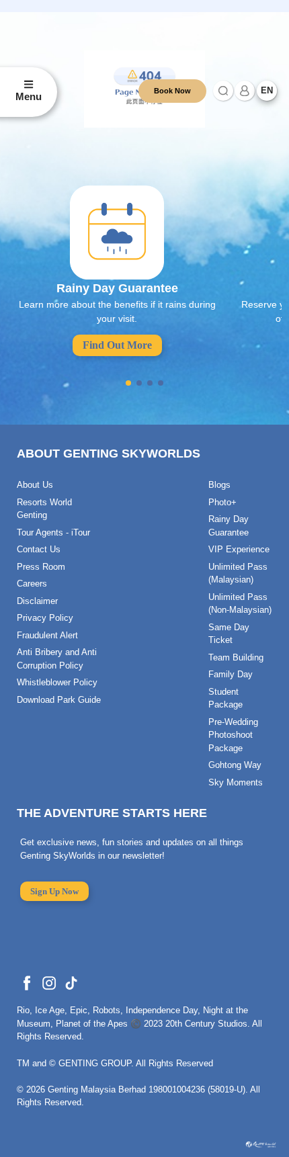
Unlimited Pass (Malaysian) (237, 573)
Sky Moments (235, 782)
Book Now (172, 91)
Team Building (235, 657)
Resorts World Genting (44, 509)
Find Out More (117, 345)
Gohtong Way (234, 765)
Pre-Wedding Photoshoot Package (233, 735)
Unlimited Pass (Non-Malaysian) (240, 603)
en (267, 90)
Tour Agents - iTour (53, 532)
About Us (35, 485)
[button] (128, 383)
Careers (32, 583)
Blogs (219, 485)
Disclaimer (37, 601)
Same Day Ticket (228, 634)
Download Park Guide (59, 700)
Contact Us (38, 549)
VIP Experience (239, 549)
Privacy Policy (45, 618)
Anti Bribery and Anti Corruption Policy (57, 659)
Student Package (225, 698)
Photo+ (222, 502)
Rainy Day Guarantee (228, 526)
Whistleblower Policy (57, 682)
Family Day (230, 674)
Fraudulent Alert (47, 635)
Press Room (41, 567)
